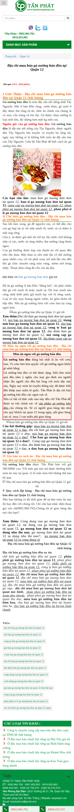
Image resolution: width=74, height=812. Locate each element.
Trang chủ (10, 56)
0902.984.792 (26, 33)
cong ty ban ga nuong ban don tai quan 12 (24, 641)
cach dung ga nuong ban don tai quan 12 (23, 681)
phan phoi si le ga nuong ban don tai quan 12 (26, 701)
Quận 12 (24, 56)
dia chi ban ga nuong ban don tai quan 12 (24, 628)
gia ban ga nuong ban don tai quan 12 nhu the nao (28, 688)
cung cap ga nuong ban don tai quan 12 (23, 694)
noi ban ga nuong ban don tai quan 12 (22, 634)
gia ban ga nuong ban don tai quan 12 (22, 648)
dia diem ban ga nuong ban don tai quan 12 (25, 668)
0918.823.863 (20, 37)
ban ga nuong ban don (33, 277)
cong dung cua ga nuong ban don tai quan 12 (26, 674)
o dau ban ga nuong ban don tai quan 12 (23, 654)
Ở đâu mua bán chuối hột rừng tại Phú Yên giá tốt (38, 739)
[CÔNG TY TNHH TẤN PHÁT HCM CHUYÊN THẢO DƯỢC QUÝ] (37, 6)
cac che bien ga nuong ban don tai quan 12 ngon (27, 708)
